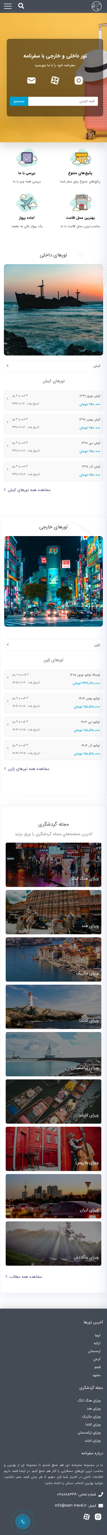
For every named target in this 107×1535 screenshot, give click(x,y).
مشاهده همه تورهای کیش (29, 490)
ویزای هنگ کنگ (89, 1400)
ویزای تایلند (93, 1440)
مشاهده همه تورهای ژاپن (28, 769)
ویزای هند (94, 1408)
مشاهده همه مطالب (25, 1277)
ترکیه (97, 1343)
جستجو (19, 101)
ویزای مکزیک (91, 1416)
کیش (97, 1359)
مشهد (96, 1375)
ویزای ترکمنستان (89, 1432)
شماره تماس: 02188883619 (77, 1494)
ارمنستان (94, 1351)
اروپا (98, 1335)
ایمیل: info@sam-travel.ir (76, 1505)
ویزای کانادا (93, 1424)
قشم (98, 1367)
